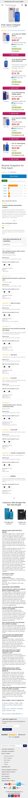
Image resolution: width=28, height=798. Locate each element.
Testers (6, 764)
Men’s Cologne (8, 758)
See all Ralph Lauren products (12, 713)
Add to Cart (15, 55)
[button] (2, 5)
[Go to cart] (25, 5)
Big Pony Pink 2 (18, 705)
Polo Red (9, 710)
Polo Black (20, 708)
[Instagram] (18, 796)
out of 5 (21, 734)
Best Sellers (7, 760)
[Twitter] (12, 796)
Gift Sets (6, 762)
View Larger (6, 42)
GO (25, 745)
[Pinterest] (15, 796)
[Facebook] (9, 796)
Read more (20, 68)
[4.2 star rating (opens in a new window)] (13, 734)
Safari (21, 703)
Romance (11, 703)
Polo (8, 708)
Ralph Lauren (7, 26)
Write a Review (21, 30)
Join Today (7, 729)
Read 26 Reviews (14, 30)
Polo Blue (13, 708)
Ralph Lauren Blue (7, 705)
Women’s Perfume (9, 756)
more (3, 707)
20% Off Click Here (16, 48)
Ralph (16, 703)
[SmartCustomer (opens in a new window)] (14, 737)
